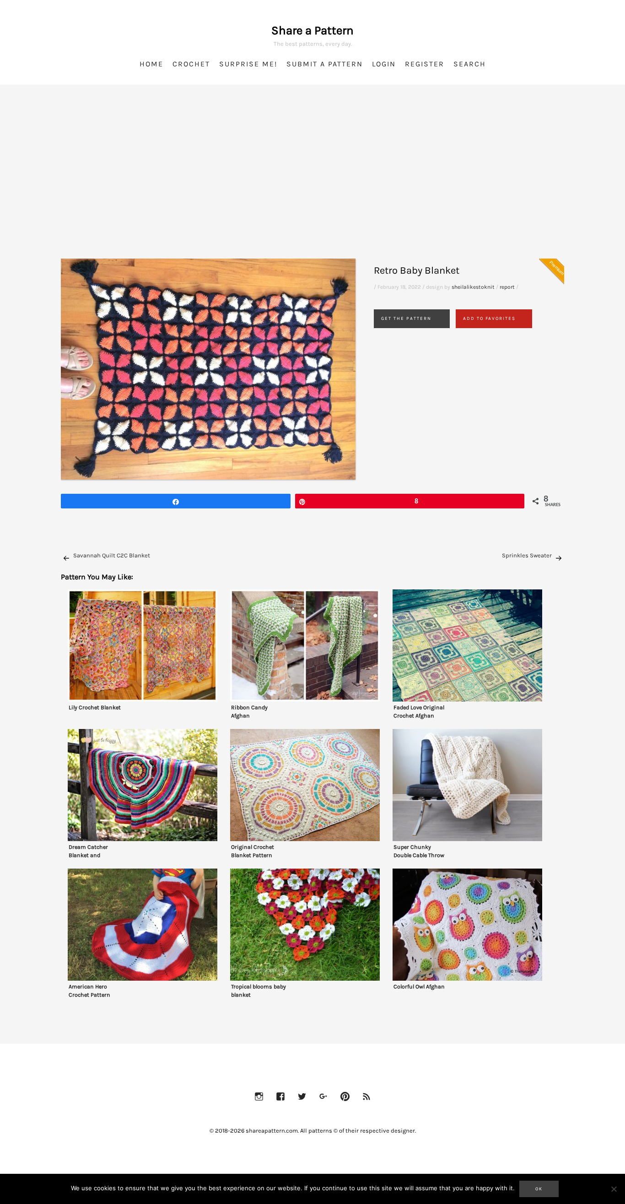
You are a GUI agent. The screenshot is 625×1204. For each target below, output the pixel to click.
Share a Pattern (312, 30)
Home (151, 63)
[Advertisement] (312, 183)
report (507, 287)
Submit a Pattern (324, 63)
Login (384, 63)
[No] (613, 1188)
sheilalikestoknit (473, 287)
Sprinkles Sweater (527, 555)
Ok (539, 1189)
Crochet (191, 63)
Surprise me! (248, 63)
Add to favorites (489, 318)
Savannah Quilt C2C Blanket (111, 555)
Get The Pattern (406, 318)
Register (424, 63)
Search (469, 63)
